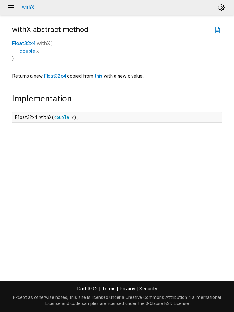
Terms (108, 289)
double (27, 51)
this (98, 76)
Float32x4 (24, 43)
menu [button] (11, 7)
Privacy (127, 289)
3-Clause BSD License (167, 303)
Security (148, 289)
